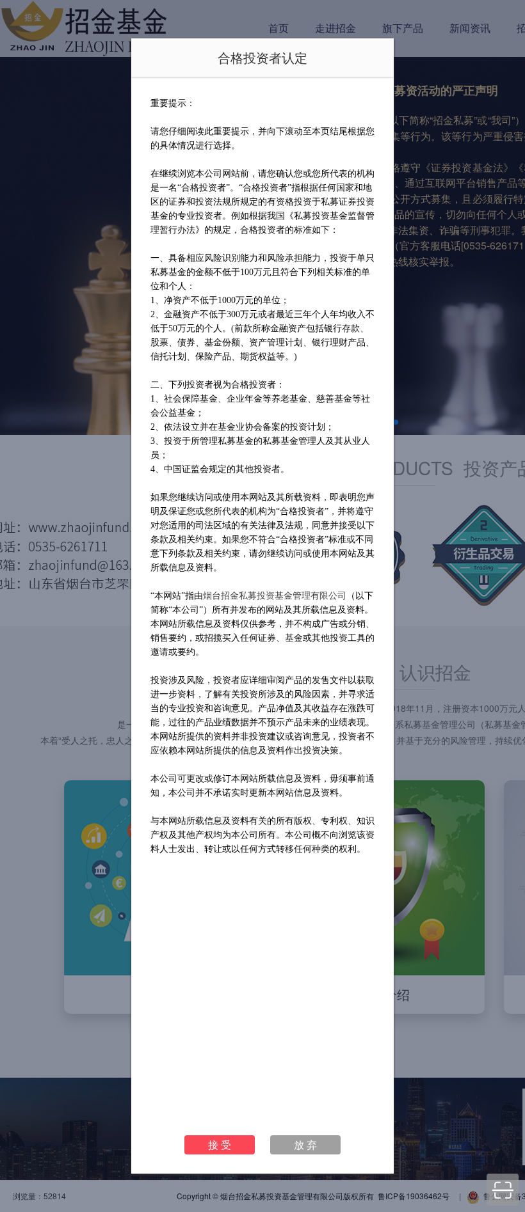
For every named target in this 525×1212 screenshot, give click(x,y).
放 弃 (305, 1144)
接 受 (219, 1144)
